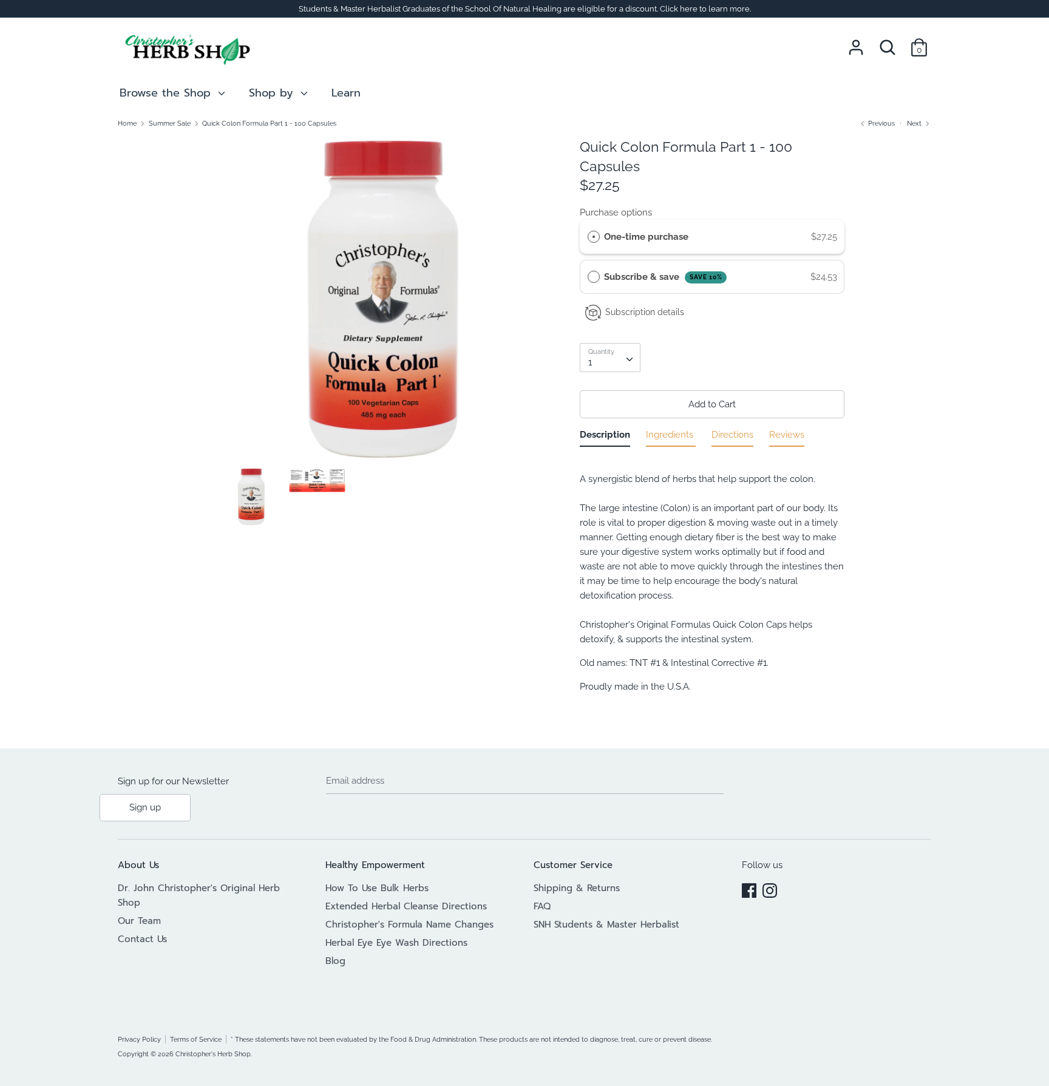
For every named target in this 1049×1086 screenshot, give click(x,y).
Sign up (145, 807)
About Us (138, 865)
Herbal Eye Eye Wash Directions (396, 942)
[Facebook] (749, 888)
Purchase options (616, 212)
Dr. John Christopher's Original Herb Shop (199, 895)
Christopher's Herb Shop (213, 1054)
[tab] (605, 437)
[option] (383, 303)
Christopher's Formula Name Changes (409, 924)
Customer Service (573, 865)
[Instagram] (769, 888)
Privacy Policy (139, 1039)
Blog (335, 961)
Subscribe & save (663, 276)
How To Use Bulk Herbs (377, 888)
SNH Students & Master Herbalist (606, 924)
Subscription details (644, 312)
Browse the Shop (167, 92)
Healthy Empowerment (375, 865)
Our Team (139, 921)
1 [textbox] (590, 362)
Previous (880, 123)
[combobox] (610, 357)
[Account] (856, 42)
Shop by (273, 92)
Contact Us (142, 939)
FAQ (542, 906)
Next (915, 123)
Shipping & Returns (577, 888)
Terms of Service (196, 1039)
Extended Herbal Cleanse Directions (406, 906)
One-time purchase (646, 236)
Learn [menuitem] (346, 92)
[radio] (594, 236)
